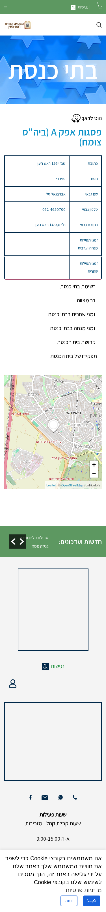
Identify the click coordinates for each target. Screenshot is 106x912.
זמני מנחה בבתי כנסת (73, 328)
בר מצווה (86, 300)
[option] (34, 541)
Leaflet (51, 485)
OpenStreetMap (72, 485)
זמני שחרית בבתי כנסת (72, 314)
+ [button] (94, 464)
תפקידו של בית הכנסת (73, 356)
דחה (69, 901)
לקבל (91, 901)
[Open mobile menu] (5, 7)
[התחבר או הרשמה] (13, 684)
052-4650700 (54, 209)
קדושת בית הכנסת (76, 342)
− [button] (94, 473)
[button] (13, 541)
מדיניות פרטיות (84, 890)
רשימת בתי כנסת (78, 286)
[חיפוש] (99, 25)
